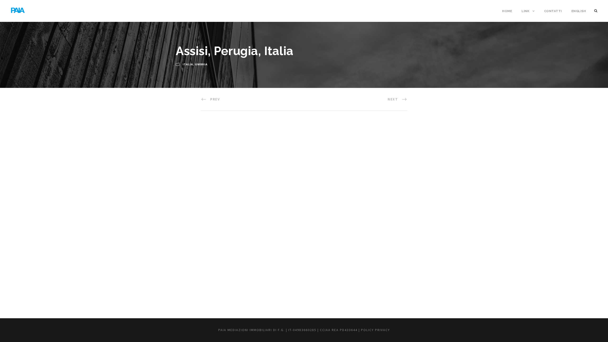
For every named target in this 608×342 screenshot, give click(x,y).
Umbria (201, 64)
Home (507, 11)
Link (525, 11)
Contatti (553, 11)
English (578, 11)
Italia (188, 64)
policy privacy (375, 330)
